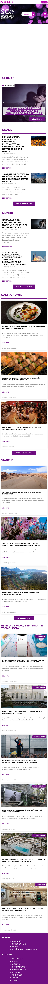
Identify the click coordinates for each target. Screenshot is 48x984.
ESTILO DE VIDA (19, 967)
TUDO (15, 978)
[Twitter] (1, 2)
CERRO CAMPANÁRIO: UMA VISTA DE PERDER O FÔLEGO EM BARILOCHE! (20, 594)
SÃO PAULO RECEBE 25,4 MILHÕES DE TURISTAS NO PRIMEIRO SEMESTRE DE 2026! (15, 178)
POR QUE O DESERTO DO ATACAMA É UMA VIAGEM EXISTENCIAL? (22, 493)
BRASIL (15, 961)
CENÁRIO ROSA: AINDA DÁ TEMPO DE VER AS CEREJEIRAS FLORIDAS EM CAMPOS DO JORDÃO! (21, 544)
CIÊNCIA (16, 964)
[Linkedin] (8, 2)
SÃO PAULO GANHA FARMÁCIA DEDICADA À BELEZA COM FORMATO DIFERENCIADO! (22, 909)
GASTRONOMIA (19, 970)
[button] (45, 14)
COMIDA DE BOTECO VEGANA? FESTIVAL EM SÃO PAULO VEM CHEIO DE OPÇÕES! (21, 379)
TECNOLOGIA (18, 975)
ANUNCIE (16, 941)
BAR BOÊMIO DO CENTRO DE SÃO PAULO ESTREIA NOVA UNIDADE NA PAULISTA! (21, 428)
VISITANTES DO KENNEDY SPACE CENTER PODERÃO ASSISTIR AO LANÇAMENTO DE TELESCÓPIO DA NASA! (14, 258)
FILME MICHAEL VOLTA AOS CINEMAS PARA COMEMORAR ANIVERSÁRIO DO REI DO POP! (19, 761)
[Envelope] (27, 2)
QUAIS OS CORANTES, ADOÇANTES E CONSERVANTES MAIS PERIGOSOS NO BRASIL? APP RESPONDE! (23, 661)
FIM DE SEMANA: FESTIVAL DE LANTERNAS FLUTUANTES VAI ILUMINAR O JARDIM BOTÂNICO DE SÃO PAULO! (13, 144)
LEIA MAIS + (7, 168)
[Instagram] (5, 2)
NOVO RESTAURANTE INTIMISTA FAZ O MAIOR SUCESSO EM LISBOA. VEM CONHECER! (23, 327)
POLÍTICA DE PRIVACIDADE (24, 949)
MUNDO (16, 972)
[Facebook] (11, 2)
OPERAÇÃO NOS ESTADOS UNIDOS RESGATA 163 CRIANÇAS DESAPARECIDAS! (24, 111)
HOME (15, 947)
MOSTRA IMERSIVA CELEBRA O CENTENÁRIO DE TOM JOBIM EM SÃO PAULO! (22, 811)
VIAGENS (16, 980)
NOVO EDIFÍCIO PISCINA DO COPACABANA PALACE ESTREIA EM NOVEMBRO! (22, 712)
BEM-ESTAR (17, 959)
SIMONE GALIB (19, 944)
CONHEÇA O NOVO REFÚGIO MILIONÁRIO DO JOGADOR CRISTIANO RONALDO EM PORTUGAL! (23, 860)
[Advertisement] (24, 49)
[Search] (33, 14)
